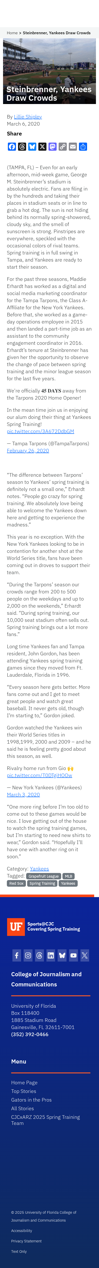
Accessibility (21, 1230)
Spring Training (42, 883)
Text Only (19, 1251)
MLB (68, 876)
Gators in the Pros (31, 1099)
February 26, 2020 (28, 450)
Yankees (39, 868)
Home (12, 32)
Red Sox (16, 883)
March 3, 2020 (23, 794)
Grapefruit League (44, 876)
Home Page (24, 1082)
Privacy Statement (26, 1241)
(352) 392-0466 (29, 1034)
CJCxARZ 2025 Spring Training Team (45, 1119)
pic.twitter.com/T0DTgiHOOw (39, 775)
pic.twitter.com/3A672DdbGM (40, 431)
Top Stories (23, 1091)
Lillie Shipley (28, 116)
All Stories (22, 1108)
